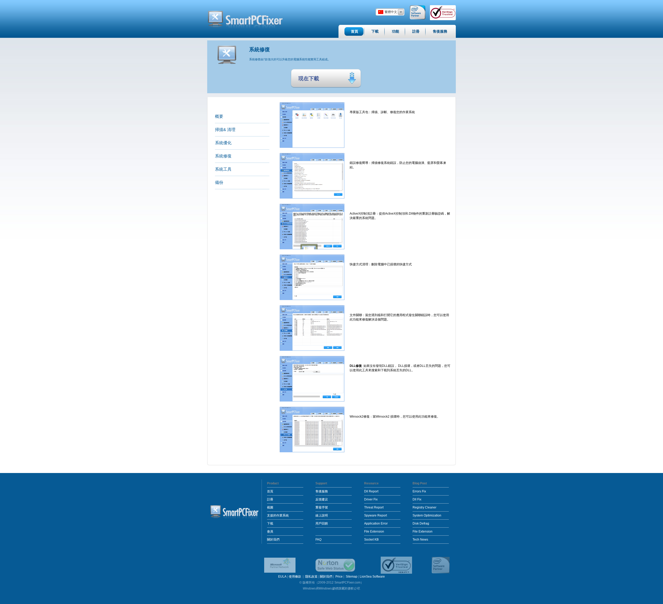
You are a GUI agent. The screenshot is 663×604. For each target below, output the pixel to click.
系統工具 (223, 169)
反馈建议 (321, 499)
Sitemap (351, 576)
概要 (219, 116)
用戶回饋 (321, 523)
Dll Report (371, 491)
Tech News (420, 539)
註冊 (270, 499)
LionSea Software (372, 576)
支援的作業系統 (278, 515)
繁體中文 (391, 12)
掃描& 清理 (225, 129)
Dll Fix (417, 499)
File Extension (374, 531)
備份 (219, 182)
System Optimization (427, 515)
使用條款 (295, 576)
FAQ (318, 539)
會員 (270, 531)
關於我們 (273, 539)
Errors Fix (419, 491)
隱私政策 (311, 576)
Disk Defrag (421, 523)
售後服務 (321, 491)
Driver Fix (371, 499)
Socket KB (371, 539)
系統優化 (223, 143)
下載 (270, 523)
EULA (282, 576)
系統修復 (223, 156)
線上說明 (321, 515)
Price (339, 576)
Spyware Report (375, 515)
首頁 (270, 491)
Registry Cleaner (424, 507)
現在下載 (308, 78)
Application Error (376, 523)
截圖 (270, 507)
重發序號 (321, 507)
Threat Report (374, 507)
